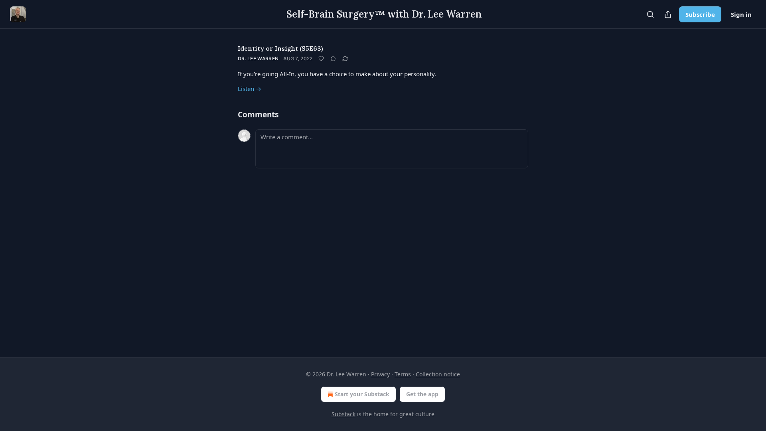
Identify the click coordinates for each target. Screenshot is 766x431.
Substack (343, 414)
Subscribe (700, 14)
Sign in (741, 14)
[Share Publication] (668, 14)
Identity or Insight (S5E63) (280, 48)
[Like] (321, 58)
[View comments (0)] (333, 58)
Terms (403, 374)
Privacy (380, 374)
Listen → (249, 89)
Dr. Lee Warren (258, 58)
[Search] (650, 14)
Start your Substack (362, 394)
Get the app (422, 394)
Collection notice (438, 374)
